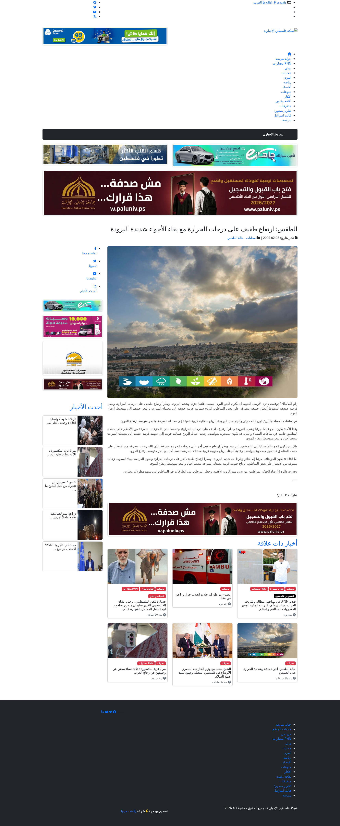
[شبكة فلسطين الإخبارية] (281, 29)
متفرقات (285, 106)
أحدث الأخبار (86, 406)
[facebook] (94, 2)
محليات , (250, 238)
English (267, 2)
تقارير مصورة (282, 110)
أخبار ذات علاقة (278, 543)
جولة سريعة (283, 58)
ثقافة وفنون (283, 101)
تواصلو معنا (284, 16)
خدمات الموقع (282, 7)
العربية (257, 2)
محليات (286, 73)
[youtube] (94, 12)
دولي (288, 68)
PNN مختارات (282, 63)
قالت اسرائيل (282, 115)
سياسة (286, 120)
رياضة (287, 82)
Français (280, 2)
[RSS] (95, 16)
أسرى (287, 77)
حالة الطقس (235, 238)
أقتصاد (287, 87)
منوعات (286, 92)
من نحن (286, 12)
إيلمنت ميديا (128, 811)
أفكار (288, 96)
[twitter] (94, 7)
